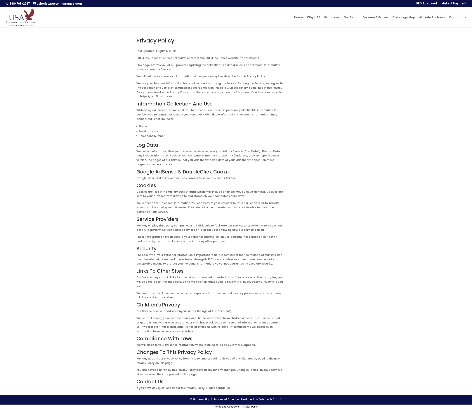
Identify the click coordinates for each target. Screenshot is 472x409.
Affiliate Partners (432, 17)
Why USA (313, 17)
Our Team (350, 17)
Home (298, 17)
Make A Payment (454, 3)
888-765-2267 (19, 4)
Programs (331, 17)
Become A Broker (375, 17)
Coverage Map (403, 17)
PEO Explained (426, 3)
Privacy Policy (250, 406)
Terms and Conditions (227, 406)
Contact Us (457, 17)
